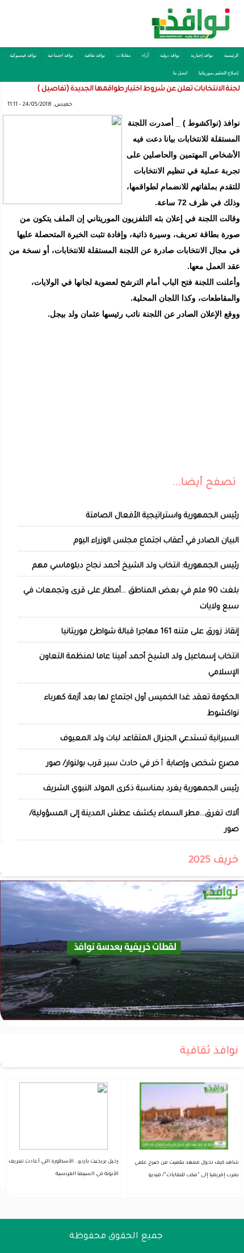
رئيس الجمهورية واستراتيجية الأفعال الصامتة (162, 516)
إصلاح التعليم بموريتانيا (218, 73)
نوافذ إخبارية (202, 55)
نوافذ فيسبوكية (23, 55)
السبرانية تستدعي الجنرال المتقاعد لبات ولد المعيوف (149, 739)
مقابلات (123, 55)
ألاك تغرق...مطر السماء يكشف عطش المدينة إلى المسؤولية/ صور (134, 822)
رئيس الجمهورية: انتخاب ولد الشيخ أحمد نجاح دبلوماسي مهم (135, 566)
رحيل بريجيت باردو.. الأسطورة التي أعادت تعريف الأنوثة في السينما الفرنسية (64, 1168)
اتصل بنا (180, 73)
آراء (145, 55)
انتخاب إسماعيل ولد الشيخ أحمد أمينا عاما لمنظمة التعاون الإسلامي (139, 665)
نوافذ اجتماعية (60, 55)
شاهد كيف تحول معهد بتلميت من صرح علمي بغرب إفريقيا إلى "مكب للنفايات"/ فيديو (186, 1169)
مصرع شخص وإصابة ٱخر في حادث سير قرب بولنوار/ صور (143, 764)
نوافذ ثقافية (95, 55)
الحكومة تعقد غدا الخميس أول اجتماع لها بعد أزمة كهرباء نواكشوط (141, 706)
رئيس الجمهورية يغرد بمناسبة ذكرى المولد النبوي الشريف (141, 789)
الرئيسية (231, 55)
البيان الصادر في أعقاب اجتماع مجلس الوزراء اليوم (156, 541)
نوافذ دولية (169, 55)
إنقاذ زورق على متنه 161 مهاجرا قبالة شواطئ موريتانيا (150, 632)
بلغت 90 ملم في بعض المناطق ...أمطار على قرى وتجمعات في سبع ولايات (131, 599)
